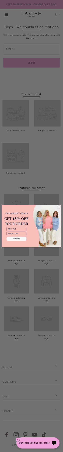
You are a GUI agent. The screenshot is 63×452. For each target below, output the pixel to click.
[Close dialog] (59, 206)
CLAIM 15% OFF (16, 238)
